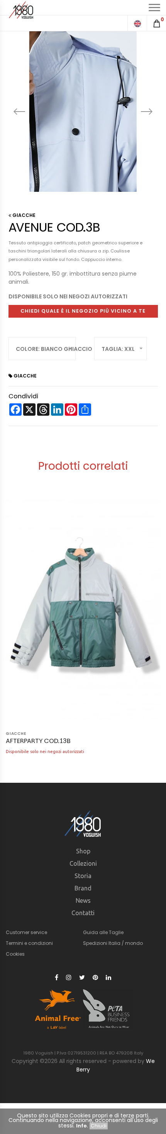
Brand (83, 888)
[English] (137, 23)
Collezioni (83, 863)
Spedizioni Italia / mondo (113, 943)
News (83, 900)
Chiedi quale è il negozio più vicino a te (83, 311)
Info (81, 1125)
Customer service (26, 932)
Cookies (15, 954)
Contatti (83, 912)
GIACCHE (23, 215)
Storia (83, 875)
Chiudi (99, 1125)
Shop (83, 851)
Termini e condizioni (29, 943)
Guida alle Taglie (103, 932)
